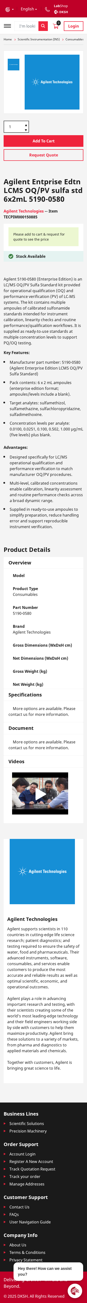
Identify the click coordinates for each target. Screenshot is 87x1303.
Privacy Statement (26, 1260)
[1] (26, 130)
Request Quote (43, 155)
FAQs (14, 1214)
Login (73, 26)
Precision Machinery (28, 1131)
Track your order (24, 1176)
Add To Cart (44, 141)
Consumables (74, 39)
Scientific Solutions (26, 1123)
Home (8, 39)
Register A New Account (31, 1161)
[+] (26, 124)
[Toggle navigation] (9, 25)
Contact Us (19, 1207)
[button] (9, 9)
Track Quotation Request (32, 1169)
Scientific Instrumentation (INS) (39, 39)
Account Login (22, 1154)
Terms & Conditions (27, 1252)
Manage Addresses (26, 1184)
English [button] (27, 9)
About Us (17, 1245)
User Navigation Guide (30, 1222)
